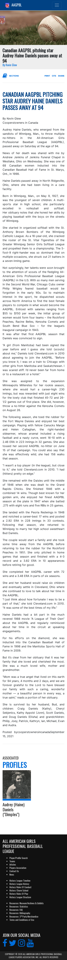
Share (61, 76)
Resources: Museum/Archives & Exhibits (26, 903)
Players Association (17, 867)
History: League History (19, 884)
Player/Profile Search (18, 858)
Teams (12, 861)
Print (47, 76)
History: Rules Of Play (18, 893)
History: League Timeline (19, 880)
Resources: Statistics (18, 906)
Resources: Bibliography (19, 913)
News (11, 874)
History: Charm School (18, 890)
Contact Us (14, 871)
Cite (54, 76)
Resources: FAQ (16, 909)
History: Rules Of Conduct (20, 887)
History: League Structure (20, 897)
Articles (12, 864)
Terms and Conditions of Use (21, 919)
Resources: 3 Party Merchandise (23, 916)
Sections (14, 76)
